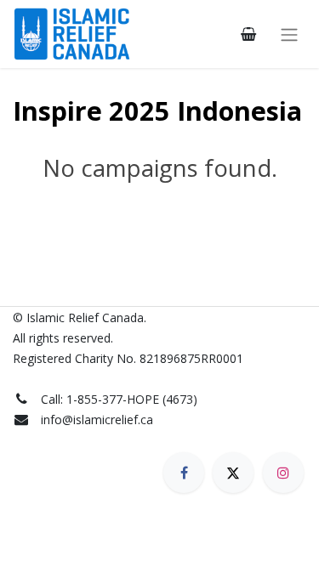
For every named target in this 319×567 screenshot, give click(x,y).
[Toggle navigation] (289, 34)
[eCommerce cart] (248, 34)
